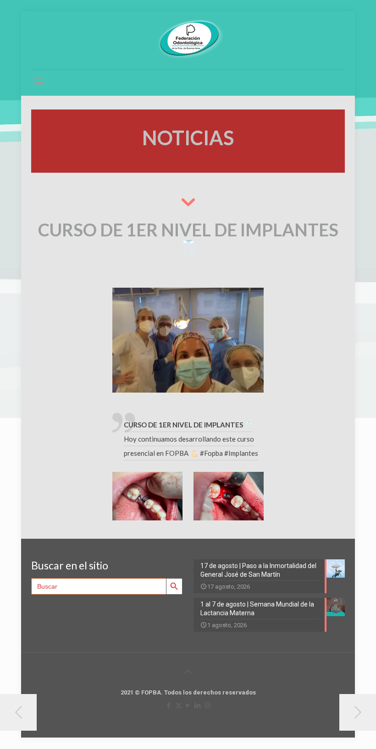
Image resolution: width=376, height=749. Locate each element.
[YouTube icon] (188, 705)
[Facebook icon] (169, 705)
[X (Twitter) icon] (178, 705)
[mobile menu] (39, 82)
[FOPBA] (188, 39)
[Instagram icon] (207, 705)
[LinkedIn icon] (197, 705)
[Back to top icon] (188, 671)
